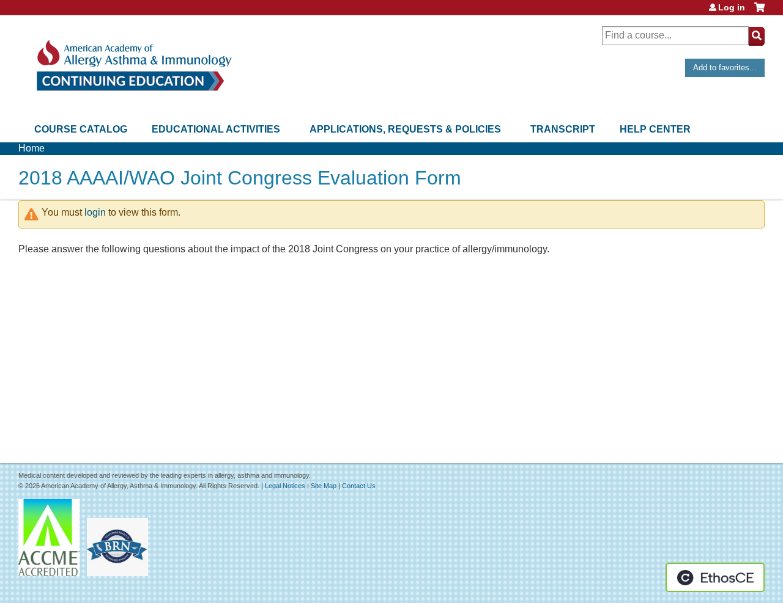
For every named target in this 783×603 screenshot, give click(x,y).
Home (31, 148)
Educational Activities (216, 129)
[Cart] (759, 12)
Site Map (323, 485)
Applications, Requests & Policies (405, 129)
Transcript (562, 129)
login (95, 212)
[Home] (133, 65)
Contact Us (359, 485)
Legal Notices (285, 485)
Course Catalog (80, 129)
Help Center (655, 129)
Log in (731, 7)
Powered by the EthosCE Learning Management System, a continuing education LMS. (715, 577)
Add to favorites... (725, 67)
